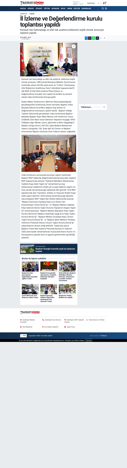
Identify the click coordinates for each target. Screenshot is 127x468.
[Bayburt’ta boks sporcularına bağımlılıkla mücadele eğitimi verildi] (30, 266)
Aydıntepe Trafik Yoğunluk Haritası (74, 321)
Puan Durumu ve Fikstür (96, 320)
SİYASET (39, 8)
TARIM (69, 8)
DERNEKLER (86, 8)
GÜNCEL (31, 8)
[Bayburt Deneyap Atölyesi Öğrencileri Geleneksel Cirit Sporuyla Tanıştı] (48, 289)
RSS (24, 336)
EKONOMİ (55, 8)
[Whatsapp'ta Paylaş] (93, 38)
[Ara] (103, 8)
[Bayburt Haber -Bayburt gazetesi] (32, 3)
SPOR (63, 8)
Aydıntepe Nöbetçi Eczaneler (27, 321)
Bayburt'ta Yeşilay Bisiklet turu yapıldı (65, 296)
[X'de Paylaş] (89, 38)
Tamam (88, 340)
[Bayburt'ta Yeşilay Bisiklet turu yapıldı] (67, 289)
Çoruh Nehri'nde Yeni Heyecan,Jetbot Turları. (30, 296)
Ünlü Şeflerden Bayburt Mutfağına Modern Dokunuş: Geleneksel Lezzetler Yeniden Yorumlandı (67, 277)
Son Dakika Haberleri (51, 327)
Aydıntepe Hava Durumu (53, 320)
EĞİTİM (47, 8)
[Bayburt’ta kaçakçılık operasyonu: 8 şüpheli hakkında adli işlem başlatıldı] (48, 266)
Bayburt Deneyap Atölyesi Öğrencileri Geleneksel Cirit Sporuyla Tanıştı (47, 298)
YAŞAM (32, 14)
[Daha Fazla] (97, 38)
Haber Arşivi (71, 327)
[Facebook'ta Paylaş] (86, 38)
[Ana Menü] (105, 8)
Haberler (23, 14)
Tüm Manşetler (27, 327)
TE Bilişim (103, 336)
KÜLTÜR (77, 8)
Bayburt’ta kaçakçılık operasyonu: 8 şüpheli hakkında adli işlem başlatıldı (48, 276)
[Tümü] (104, 107)
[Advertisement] (95, 72)
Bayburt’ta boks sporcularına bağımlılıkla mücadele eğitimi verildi (30, 276)
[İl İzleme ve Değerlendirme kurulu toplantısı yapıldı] (48, 59)
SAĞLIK (23, 8)
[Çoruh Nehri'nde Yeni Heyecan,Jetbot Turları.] (30, 289)
